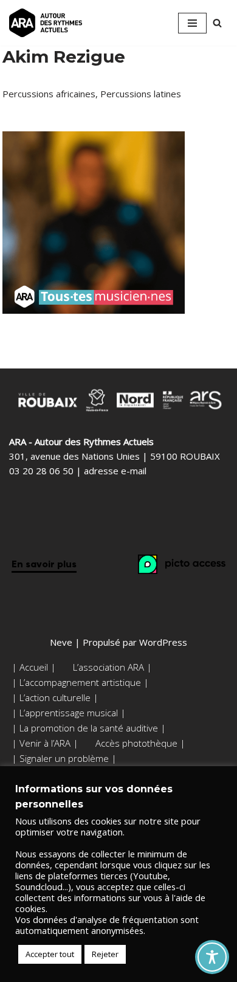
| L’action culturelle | (55, 697)
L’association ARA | (112, 667)
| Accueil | (34, 667)
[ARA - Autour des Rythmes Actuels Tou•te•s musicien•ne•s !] (45, 23)
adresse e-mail (115, 471)
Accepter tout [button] (50, 954)
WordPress (163, 642)
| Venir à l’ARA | (45, 743)
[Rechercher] (217, 22)
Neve (61, 642)
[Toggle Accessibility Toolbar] (212, 957)
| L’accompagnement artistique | (80, 682)
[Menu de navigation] (192, 23)
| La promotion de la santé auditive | (89, 728)
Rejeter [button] (105, 954)
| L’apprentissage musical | (69, 713)
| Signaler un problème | (64, 758)
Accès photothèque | (140, 743)
